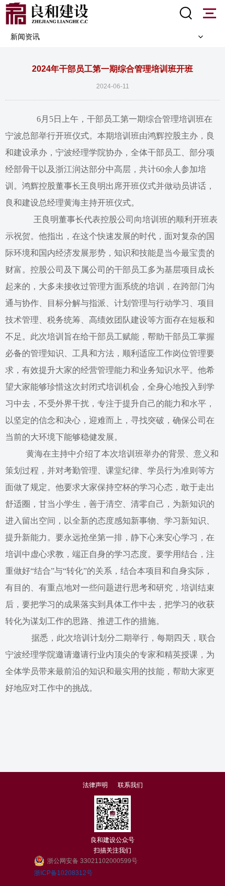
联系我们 (130, 785)
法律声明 (95, 785)
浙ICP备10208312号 (63, 873)
